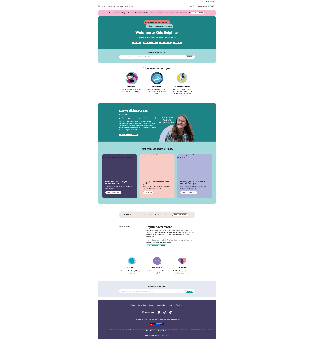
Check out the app (188, 192)
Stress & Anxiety (150, 43)
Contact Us (142, 305)
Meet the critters (113, 192)
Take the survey (179, 215)
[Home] (99, 6)
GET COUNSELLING (202, 6)
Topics (103, 6)
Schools (120, 6)
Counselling (111, 6)
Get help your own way (182, 86)
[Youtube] (170, 312)
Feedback (212, 1)
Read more (148, 192)
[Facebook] (159, 312)
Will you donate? (197, 13)
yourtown (117, 329)
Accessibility (161, 305)
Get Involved (129, 6)
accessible (150, 329)
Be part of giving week (129, 135)
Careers (151, 305)
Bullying (137, 43)
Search (189, 57)
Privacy (207, 1)
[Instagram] (164, 312)
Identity (177, 43)
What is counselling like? (157, 246)
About (202, 1)
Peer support (157, 86)
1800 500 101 (149, 331)
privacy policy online (198, 329)
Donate (190, 6)
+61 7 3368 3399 (161, 331)
